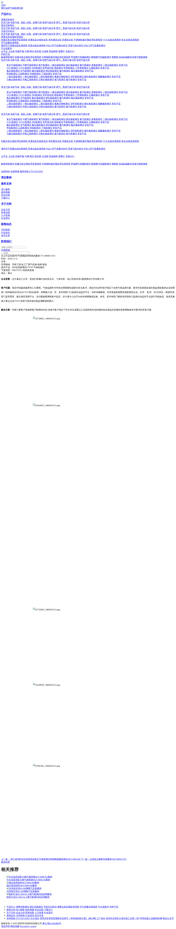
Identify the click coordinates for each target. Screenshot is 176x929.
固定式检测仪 (7, 25)
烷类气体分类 (49, 22)
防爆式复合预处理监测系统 (14, 40)
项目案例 (6, 177)
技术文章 (5, 235)
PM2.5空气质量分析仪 (57, 45)
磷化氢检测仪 (90, 76)
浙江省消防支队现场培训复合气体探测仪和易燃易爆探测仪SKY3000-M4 (40, 859)
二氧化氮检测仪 (46, 76)
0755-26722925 (31, 171)
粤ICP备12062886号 (51, 923)
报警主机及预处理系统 (12, 37)
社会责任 (5, 218)
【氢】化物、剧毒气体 (31, 22)
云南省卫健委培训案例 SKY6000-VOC (104, 859)
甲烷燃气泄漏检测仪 (81, 57)
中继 (27, 51)
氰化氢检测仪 (38, 71)
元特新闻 (5, 230)
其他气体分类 (83, 22)
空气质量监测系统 (10, 42)
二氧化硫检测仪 (14, 76)
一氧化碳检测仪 (57, 65)
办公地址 (34, 918)
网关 (32, 51)
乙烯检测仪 (94, 68)
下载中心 (5, 198)
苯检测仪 (58, 68)
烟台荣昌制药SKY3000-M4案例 (22, 885)
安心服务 (5, 189)
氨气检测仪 (85, 65)
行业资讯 (5, 232)
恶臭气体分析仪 (75, 45)
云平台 (4, 51)
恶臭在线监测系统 (37, 45)
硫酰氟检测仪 (104, 76)
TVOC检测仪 (25, 68)
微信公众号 (168, 918)
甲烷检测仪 (12, 74)
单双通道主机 (55, 40)
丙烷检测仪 (35, 74)
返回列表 (5, 862)
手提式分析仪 (7, 31)
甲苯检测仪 (69, 68)
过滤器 (45, 51)
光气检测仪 (25, 71)
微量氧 (115, 57)
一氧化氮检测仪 (30, 76)
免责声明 (5, 926)
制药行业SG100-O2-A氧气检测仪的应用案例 (28, 897)
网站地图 (14, 926)
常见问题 (5, 195)
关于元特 (6, 203)
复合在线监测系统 (130, 40)
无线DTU (70, 51)
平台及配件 (6, 48)
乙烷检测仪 (23, 74)
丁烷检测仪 (46, 74)
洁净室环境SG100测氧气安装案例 (23, 891)
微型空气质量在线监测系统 (14, 45)
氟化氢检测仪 (77, 71)
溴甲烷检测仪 (77, 76)
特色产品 (5, 54)
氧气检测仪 (44, 65)
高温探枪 (53, 51)
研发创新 (5, 212)
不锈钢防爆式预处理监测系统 (88, 40)
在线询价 (5, 171)
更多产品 (123, 65)
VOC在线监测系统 (112, 40)
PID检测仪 (37, 68)
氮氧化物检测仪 (62, 76)
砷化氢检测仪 (52, 71)
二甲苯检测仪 (81, 68)
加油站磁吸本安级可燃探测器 (133, 57)
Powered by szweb (28, 926)
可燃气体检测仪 (30, 65)
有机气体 (14, 22)
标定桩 (38, 51)
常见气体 (5, 22)
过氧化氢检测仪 (46, 79)
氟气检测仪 (64, 71)
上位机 (11, 51)
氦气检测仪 (59, 79)
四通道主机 (67, 40)
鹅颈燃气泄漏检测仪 (101, 57)
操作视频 (5, 192)
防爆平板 (19, 51)
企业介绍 (5, 209)
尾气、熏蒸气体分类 (66, 22)
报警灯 (61, 51)
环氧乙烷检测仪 (30, 79)
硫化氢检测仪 (72, 65)
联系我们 (6, 241)
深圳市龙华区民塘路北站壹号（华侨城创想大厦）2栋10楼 (68, 918)
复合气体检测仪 (14, 65)
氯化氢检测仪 (13, 71)
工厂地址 (100, 918)
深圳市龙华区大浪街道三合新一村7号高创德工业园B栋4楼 (134, 918)
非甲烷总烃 (48, 68)
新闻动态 (6, 224)
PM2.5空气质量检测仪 (94, 45)
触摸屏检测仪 (7, 57)
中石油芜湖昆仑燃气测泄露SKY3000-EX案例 (28, 880)
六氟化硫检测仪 (14, 79)
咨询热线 (11, 918)
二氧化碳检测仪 (110, 65)
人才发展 (5, 215)
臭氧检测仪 (96, 65)
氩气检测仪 (71, 79)
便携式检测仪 (7, 19)
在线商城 (14, 171)
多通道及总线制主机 (38, 40)
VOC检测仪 (12, 68)
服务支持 (6, 183)
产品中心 (6, 14)
